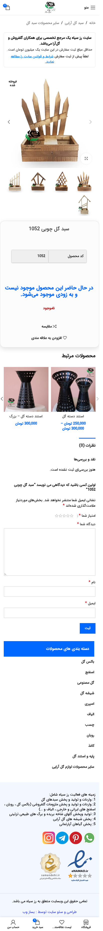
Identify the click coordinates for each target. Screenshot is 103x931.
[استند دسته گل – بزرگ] (26, 389)
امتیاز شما (87, 516)
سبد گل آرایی (74, 23)
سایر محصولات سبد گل (42, 23)
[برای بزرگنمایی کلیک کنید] (86, 158)
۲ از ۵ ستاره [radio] (68, 515)
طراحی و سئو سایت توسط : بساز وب (50, 912)
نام (92, 582)
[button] (91, 122)
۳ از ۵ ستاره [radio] (64, 515)
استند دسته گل (73, 416)
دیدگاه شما (86, 524)
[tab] (87, 445)
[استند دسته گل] (73, 389)
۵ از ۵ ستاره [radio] (56, 515)
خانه (92, 23)
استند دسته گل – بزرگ (26, 416)
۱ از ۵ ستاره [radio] (72, 515)
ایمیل (90, 603)
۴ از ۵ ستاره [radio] (60, 515)
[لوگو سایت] (50, 7)
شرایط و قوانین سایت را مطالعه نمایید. (32, 59)
